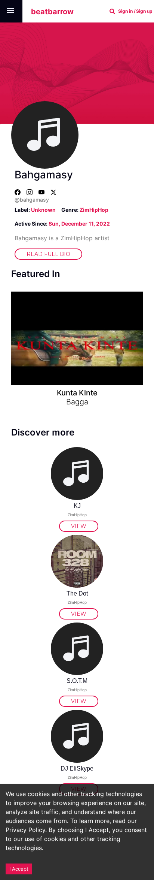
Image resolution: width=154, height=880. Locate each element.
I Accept (18, 869)
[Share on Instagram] (27, 191)
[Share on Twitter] (50, 191)
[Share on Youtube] (38, 191)
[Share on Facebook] (18, 191)
